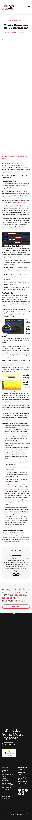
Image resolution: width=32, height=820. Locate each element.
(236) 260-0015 (22, 779)
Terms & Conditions (18, 813)
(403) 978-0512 (22, 769)
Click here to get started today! (11, 541)
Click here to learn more (19, 202)
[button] (29, 7)
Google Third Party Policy (16, 814)
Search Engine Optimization (14, 156)
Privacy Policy (27, 813)
